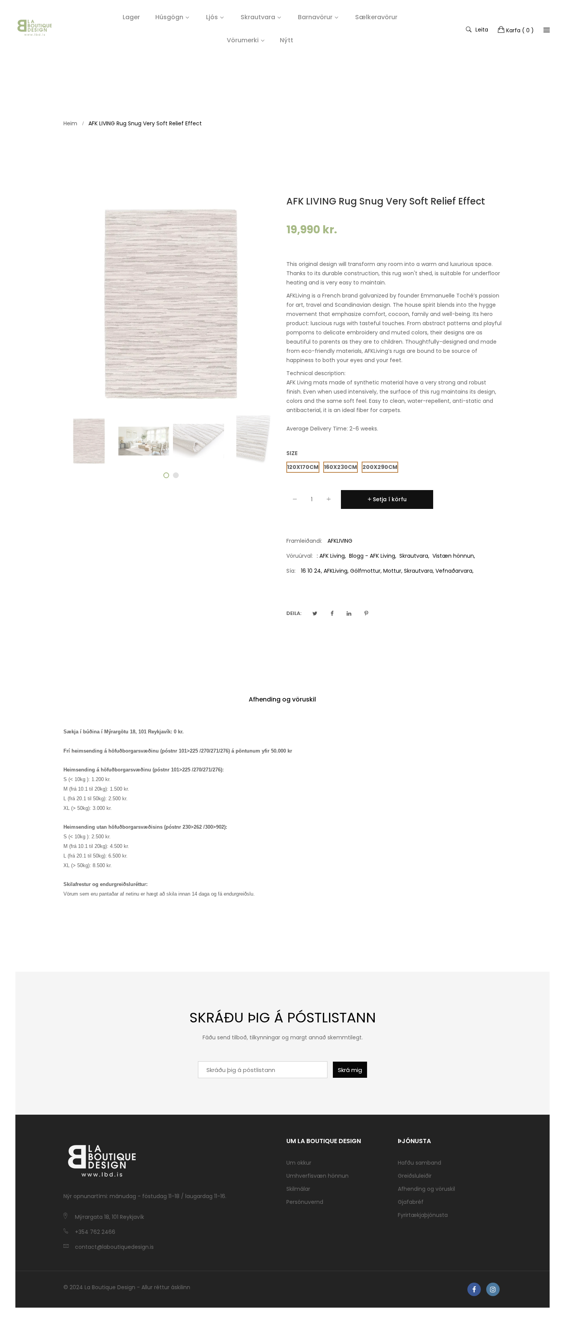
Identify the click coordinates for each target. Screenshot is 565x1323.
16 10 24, (311, 571)
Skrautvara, (419, 571)
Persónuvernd (304, 1202)
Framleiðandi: (304, 541)
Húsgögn (169, 17)
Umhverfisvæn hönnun (317, 1176)
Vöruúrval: (299, 556)
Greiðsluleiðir (415, 1176)
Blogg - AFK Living (372, 556)
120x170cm (303, 467)
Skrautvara (258, 17)
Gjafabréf (411, 1202)
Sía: (291, 571)
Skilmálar (298, 1189)
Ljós (212, 17)
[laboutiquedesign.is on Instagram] (493, 1289)
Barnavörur (315, 17)
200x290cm (379, 467)
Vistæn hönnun (453, 556)
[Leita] (546, 30)
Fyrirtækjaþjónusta (423, 1215)
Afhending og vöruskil (282, 699)
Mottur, (392, 571)
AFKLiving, (336, 571)
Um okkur (298, 1163)
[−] (294, 501)
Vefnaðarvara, (454, 571)
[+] (328, 501)
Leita (481, 29)
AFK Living (332, 556)
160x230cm (340, 467)
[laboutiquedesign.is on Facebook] (474, 1289)
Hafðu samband (419, 1163)
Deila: (293, 613)
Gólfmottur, (366, 571)
